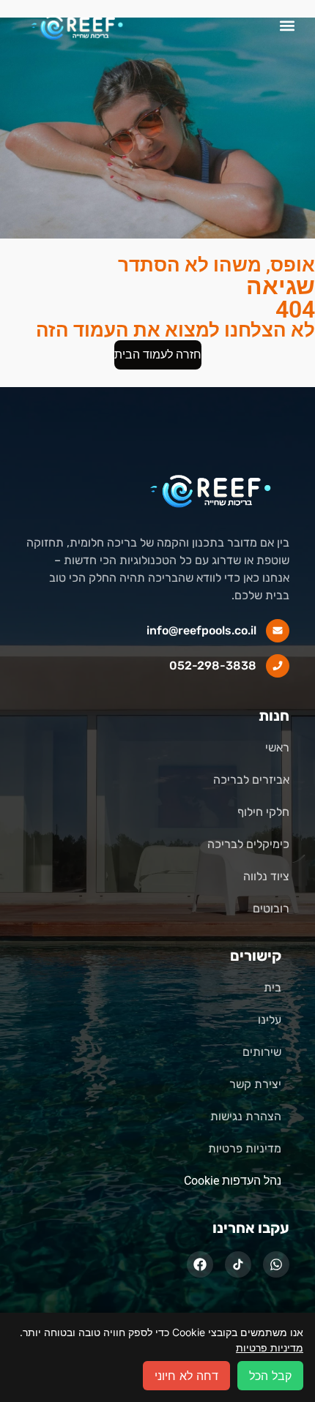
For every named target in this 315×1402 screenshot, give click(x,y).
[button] (287, 26)
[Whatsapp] (276, 1264)
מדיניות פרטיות (269, 1347)
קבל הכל (270, 1375)
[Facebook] (200, 1264)
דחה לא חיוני (186, 1375)
